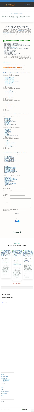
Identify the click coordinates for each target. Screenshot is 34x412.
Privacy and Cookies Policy (5, 391)
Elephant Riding (7, 119)
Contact (2, 389)
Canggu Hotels (5, 381)
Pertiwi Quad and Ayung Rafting (9, 103)
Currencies (2, 401)
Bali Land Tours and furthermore (9, 157)
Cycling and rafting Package (9, 82)
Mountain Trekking (7, 144)
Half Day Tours (7, 158)
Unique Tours (7, 161)
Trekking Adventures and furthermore (10, 143)
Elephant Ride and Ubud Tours (9, 95)
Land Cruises (7, 123)
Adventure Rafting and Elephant (9, 79)
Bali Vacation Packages (8, 180)
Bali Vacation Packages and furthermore (11, 171)
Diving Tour (6, 133)
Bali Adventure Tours (8, 145)
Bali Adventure (7, 166)
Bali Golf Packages (8, 97)
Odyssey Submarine (8, 140)
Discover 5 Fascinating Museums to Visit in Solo (28, 261)
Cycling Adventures (8, 121)
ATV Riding (6, 120)
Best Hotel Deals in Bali (8, 156)
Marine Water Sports (8, 129)
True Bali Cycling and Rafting (9, 93)
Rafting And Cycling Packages (9, 90)
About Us (2, 374)
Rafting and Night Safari (8, 85)
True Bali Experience (8, 124)
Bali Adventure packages (8, 107)
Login (28, 1)
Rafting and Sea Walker (8, 101)
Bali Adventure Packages (16, 13)
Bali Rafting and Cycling (8, 92)
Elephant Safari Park (14, 47)
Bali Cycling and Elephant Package (10, 105)
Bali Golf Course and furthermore (10, 170)
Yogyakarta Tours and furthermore (10, 178)
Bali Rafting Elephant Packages (9, 77)
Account (2, 387)
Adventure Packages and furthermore (10, 167)
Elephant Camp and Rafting (9, 78)
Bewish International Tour (6, 379)
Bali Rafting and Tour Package (9, 81)
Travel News (7, 182)
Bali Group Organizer (6, 380)
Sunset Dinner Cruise (8, 131)
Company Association (4, 378)
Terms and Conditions (4, 393)
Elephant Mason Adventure (9, 135)
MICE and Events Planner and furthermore (11, 179)
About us (6, 184)
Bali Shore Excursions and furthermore (10, 168)
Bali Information (7, 181)
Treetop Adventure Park (8, 142)
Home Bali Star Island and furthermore (10, 183)
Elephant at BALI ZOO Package (9, 80)
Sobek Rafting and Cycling (9, 91)
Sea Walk (6, 141)
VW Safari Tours (7, 169)
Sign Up (31, 1)
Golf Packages (7, 172)
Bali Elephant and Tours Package (10, 84)
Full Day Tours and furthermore (9, 159)
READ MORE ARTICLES (17, 283)
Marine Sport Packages (8, 106)
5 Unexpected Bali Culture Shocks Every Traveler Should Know (17, 263)
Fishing (6, 132)
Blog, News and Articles (4, 376)
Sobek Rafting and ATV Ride (9, 104)
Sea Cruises (7, 130)
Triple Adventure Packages (9, 94)
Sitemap (2, 395)
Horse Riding (7, 122)
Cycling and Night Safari (8, 83)
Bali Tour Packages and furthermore (10, 160)
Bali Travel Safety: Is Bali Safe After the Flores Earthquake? (5, 261)
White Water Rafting (8, 118)
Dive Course (7, 134)
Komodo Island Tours (8, 177)
